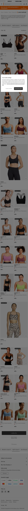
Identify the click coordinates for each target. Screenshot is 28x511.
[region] (14, 83)
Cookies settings (9, 88)
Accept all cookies (18, 88)
